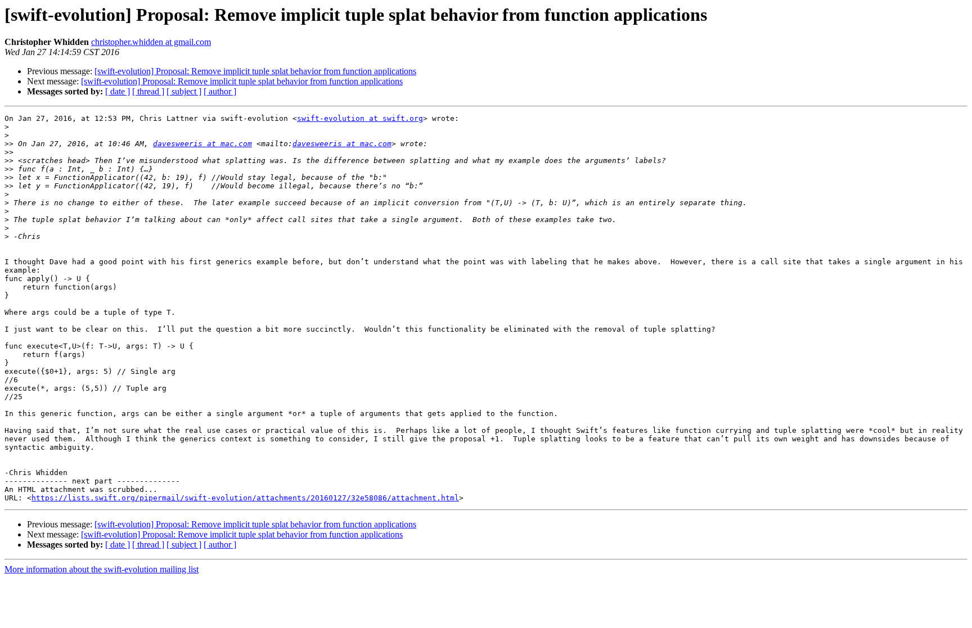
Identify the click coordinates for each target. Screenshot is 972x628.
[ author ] (220, 91)
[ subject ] (183, 91)
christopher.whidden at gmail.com (151, 42)
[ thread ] (148, 91)
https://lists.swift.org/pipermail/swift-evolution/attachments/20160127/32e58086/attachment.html (245, 498)
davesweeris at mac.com (202, 143)
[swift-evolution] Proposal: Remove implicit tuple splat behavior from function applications (255, 71)
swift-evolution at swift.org (360, 118)
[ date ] (117, 91)
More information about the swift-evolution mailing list (101, 569)
